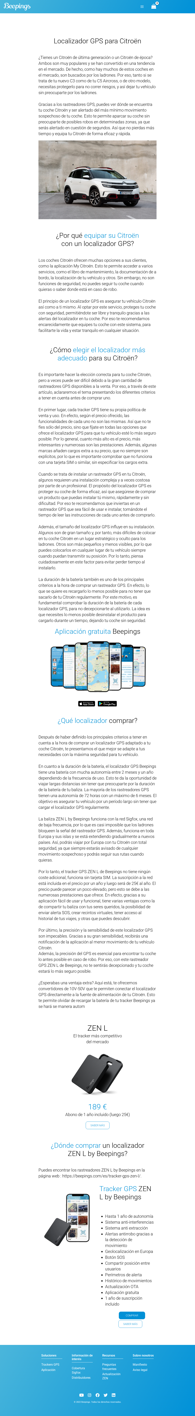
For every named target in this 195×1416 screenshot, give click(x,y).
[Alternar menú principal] (142, 6)
